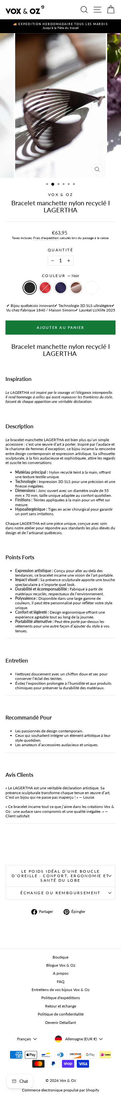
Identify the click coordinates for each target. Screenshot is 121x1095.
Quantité (60, 250)
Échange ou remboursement (60, 892)
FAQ (61, 981)
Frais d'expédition (46, 238)
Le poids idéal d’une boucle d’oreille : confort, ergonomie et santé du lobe (60, 876)
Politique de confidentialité (61, 1014)
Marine (60, 287)
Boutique (60, 957)
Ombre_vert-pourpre (91, 287)
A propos (60, 973)
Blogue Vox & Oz (60, 965)
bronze (76, 287)
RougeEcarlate (45, 287)
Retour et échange (60, 1006)
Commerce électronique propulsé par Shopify (60, 1090)
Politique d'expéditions (60, 997)
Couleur (60, 276)
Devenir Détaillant (60, 1022)
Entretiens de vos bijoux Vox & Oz (60, 989)
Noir (29, 287)
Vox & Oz (60, 194)
